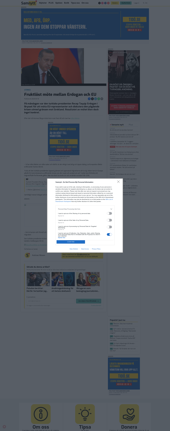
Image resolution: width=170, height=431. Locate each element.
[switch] (109, 213)
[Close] (119, 182)
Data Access (85, 249)
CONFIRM (70, 242)
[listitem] (85, 209)
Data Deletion (74, 249)
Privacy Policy (96, 249)
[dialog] (85, 215)
